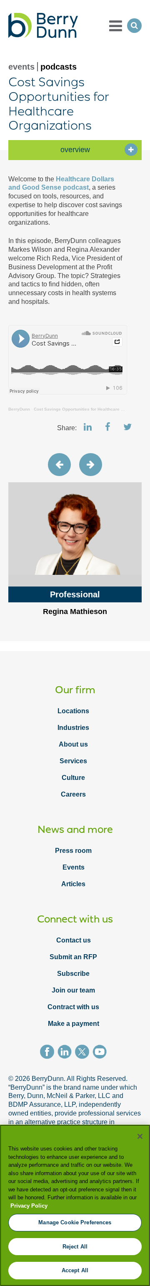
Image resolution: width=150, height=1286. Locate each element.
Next (90, 464)
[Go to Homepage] (43, 25)
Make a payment (73, 1023)
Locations (73, 710)
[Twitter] (83, 1053)
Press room (73, 850)
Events (73, 867)
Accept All (75, 1270)
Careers (73, 794)
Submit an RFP (73, 956)
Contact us (73, 940)
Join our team (73, 990)
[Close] (140, 1136)
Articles (73, 883)
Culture (73, 777)
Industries (73, 727)
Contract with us (73, 1006)
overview (75, 149)
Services (73, 761)
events (21, 66)
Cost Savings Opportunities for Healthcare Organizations (91, 409)
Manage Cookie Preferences (74, 1222)
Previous (59, 464)
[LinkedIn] (66, 1053)
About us (73, 744)
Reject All (75, 1246)
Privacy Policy (29, 1206)
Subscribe (73, 973)
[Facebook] (49, 1053)
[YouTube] (101, 1053)
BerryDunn (19, 409)
